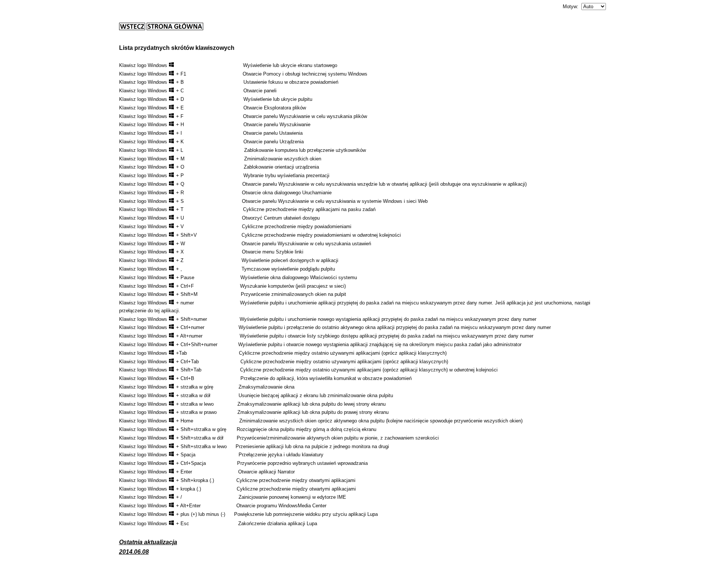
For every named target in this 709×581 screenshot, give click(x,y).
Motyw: (570, 6)
